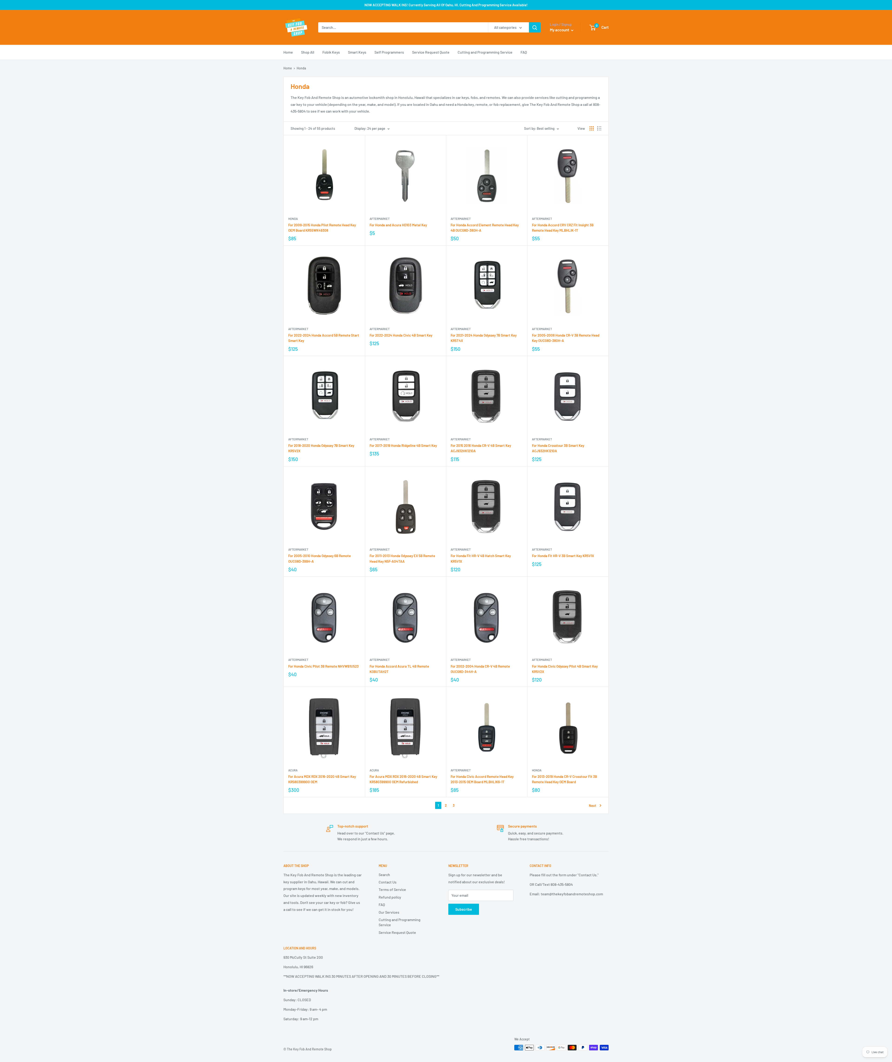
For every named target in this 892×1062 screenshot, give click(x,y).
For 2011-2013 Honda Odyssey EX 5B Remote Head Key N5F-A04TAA (402, 558)
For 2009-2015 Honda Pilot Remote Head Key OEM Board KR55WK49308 (322, 227)
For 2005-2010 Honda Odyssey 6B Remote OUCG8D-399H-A (319, 558)
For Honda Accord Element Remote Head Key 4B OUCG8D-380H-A (485, 227)
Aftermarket (380, 219)
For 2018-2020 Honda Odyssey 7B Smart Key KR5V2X (321, 448)
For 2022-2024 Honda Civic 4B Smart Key (401, 335)
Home (288, 52)
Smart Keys (357, 52)
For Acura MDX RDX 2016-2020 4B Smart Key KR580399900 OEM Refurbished (403, 779)
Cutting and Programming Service (485, 52)
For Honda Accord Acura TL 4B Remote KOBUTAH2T (399, 669)
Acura (293, 770)
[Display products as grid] (592, 128)
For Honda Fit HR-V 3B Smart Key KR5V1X (563, 556)
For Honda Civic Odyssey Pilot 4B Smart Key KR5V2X (565, 669)
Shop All (307, 52)
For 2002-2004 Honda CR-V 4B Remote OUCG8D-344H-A (480, 669)
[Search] (535, 27)
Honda (293, 219)
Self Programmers (389, 52)
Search (384, 874)
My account (560, 29)
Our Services (389, 912)
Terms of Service (392, 889)
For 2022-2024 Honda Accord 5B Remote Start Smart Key (323, 338)
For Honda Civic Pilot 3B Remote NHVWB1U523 (323, 666)
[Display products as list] (599, 128)
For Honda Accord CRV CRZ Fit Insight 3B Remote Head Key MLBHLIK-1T (563, 227)
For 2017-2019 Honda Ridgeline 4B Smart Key (403, 445)
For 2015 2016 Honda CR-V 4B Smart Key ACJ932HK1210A (481, 448)
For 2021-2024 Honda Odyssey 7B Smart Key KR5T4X (484, 338)
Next (592, 805)
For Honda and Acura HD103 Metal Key (398, 225)
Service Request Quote (430, 52)
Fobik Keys (331, 52)
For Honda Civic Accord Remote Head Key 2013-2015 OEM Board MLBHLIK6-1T (482, 779)
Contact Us (388, 882)
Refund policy (390, 897)
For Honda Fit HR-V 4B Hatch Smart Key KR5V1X (481, 558)
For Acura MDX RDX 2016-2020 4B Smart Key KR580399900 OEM (322, 779)
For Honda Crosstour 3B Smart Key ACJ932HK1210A (558, 448)
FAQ (524, 52)
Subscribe (463, 909)
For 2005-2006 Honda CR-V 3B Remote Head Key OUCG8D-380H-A (565, 338)
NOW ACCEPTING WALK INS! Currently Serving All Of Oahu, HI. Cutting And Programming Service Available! (446, 5)
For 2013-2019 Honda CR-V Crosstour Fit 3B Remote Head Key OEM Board (564, 779)
